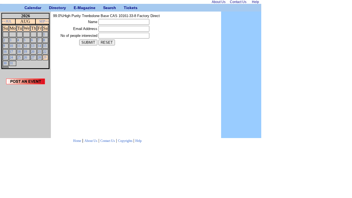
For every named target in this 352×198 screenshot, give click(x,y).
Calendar (26, 8)
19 (25, 52)
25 (19, 57)
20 (32, 52)
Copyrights (125, 141)
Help (138, 141)
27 (32, 57)
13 (32, 46)
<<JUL (7, 21)
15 (44, 46)
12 (25, 46)
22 (44, 52)
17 (11, 52)
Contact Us (107, 141)
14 (39, 46)
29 (44, 57)
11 (19, 46)
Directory (51, 8)
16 (5, 52)
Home (77, 141)
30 (5, 63)
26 (25, 57)
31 (11, 63)
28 (39, 57)
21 (39, 52)
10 (11, 46)
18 (19, 52)
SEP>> (44, 21)
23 (5, 57)
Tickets (126, 8)
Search (105, 8)
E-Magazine (76, 8)
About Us (90, 141)
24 (11, 57)
